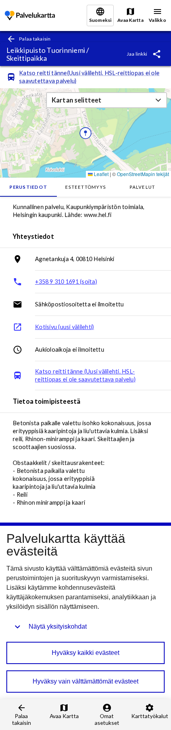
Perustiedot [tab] (28, 187)
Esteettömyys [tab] (85, 187)
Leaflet (101, 173)
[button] (106, 100)
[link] (30, 16)
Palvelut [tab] (142, 187)
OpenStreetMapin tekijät (143, 173)
